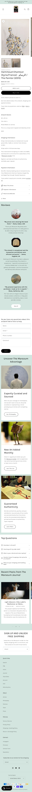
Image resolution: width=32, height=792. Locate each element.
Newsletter (6, 752)
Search (5, 662)
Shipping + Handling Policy (10, 728)
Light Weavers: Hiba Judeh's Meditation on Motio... (15, 603)
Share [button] (4, 198)
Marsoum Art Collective (13, 789)
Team (4, 707)
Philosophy (6, 700)
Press (4, 711)
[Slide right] (19, 626)
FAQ (23, 106)
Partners (5, 704)
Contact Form (6, 748)
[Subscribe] (27, 649)
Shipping (3, 83)
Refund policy (6, 687)
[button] (3, 9)
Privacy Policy (6, 724)
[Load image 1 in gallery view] (6, 63)
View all (3, 578)
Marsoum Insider (7, 156)
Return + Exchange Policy (10, 731)
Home (4, 669)
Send (5, 351)
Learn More (9, 526)
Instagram (6, 741)
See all (16, 306)
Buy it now (16, 92)
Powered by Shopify (23, 789)
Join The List (10, 468)
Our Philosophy (11, 414)
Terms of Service (7, 721)
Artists (5, 697)
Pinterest (5, 745)
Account (5, 680)
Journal (5, 673)
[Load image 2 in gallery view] (15, 63)
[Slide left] (12, 626)
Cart (4, 683)
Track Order (6, 676)
